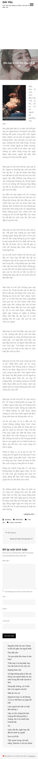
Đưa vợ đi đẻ (13, 736)
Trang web (6, 621)
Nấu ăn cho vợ (14, 693)
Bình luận (6, 560)
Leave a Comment (15, 522)
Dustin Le (32, 756)
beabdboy (8, 519)
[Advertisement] (19, 29)
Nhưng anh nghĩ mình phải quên (20, 539)
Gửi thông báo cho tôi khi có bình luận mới (18, 591)
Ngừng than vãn (14, 670)
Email (5, 608)
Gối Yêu (8, 2)
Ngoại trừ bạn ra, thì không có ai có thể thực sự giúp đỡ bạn (20, 700)
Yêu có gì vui (11, 532)
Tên (4, 596)
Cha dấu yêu (13, 652)
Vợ (9, 726)
